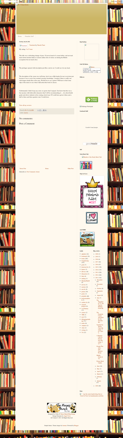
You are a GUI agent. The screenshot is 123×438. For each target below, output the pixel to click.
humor (83, 269)
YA (82, 332)
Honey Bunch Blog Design (68, 414)
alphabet (83, 254)
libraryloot (84, 274)
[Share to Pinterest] (46, 110)
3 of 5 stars (29, 49)
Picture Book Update (100, 362)
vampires (83, 325)
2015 (96, 267)
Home (20, 36)
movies (83, 285)
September (100, 291)
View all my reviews (25, 105)
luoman (65, 425)
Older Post (71, 168)
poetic (83, 294)
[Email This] (38, 110)
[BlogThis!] (40, 110)
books (83, 258)
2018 (96, 259)
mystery (26, 113)
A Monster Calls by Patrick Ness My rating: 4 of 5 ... (100, 340)
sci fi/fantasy (84, 308)
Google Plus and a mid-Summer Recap (100, 349)
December (99, 280)
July (98, 298)
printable (83, 296)
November (100, 284)
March (99, 374)
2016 (96, 264)
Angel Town (67, 416)
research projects (83, 305)
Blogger (76, 425)
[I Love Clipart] (92, 223)
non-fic (83, 289)
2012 (96, 275)
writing (83, 330)
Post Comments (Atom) (33, 172)
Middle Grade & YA (100, 356)
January (99, 381)
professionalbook (85, 299)
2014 (96, 270)
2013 (96, 272)
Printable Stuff (29, 36)
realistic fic (84, 302)
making (83, 278)
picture (83, 291)
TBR (82, 315)
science (83, 312)
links (82, 276)
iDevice (83, 271)
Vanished (32, 45)
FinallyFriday (85, 261)
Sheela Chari (41, 45)
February (99, 377)
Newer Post (23, 168)
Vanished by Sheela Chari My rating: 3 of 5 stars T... (100, 329)
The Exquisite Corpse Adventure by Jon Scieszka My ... (100, 317)
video (82, 328)
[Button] (91, 67)
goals (82, 265)
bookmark (84, 256)
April (98, 371)
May (98, 369)
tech (82, 317)
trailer (83, 323)
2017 (96, 262)
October (99, 288)
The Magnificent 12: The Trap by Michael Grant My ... (100, 305)
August (99, 295)
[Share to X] (42, 110)
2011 (96, 278)
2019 (96, 256)
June (98, 366)
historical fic (84, 267)
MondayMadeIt (85, 281)
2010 (96, 386)
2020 (96, 254)
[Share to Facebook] (44, 110)
